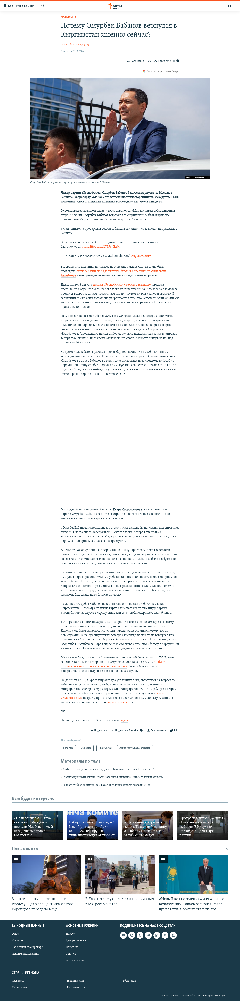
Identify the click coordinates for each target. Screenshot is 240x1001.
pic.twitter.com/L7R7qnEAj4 (101, 246)
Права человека (76, 960)
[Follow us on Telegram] (148, 935)
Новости (71, 933)
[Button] (135, 61)
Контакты (18, 940)
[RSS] (173, 935)
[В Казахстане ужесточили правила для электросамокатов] (120, 874)
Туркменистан (76, 987)
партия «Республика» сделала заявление (122, 284)
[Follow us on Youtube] (123, 935)
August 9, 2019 (141, 256)
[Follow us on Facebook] (140, 935)
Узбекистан (129, 981)
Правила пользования (25, 954)
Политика (68, 17)
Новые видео (25, 849)
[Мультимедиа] (229, 6)
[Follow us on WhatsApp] (156, 935)
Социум (71, 954)
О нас (15, 933)
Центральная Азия (77, 940)
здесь (124, 720)
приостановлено (119, 702)
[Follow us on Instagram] (131, 935)
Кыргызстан (19, 987)
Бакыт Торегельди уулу (75, 44)
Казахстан (18, 981)
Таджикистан (75, 981)
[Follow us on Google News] (165, 935)
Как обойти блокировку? (27, 947)
